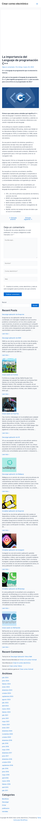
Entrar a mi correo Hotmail (28, 660)
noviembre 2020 (7, 734)
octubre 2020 (6, 737)
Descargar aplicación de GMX (11, 338)
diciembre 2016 (7, 759)
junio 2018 (5, 746)
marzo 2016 (6, 781)
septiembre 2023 (7, 696)
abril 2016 (5, 778)
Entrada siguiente (28, 218)
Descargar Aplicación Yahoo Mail (21, 656)
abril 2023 (5, 706)
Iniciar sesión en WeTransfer (11, 628)
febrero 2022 (6, 712)
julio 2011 (5, 790)
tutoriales (5, 811)
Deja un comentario (8, 67)
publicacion (5, 808)
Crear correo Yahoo (15, 666)
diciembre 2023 (7, 690)
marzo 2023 (6, 709)
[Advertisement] (20, 32)
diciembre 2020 (7, 731)
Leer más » (5, 334)
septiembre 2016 (7, 765)
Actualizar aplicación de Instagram (13, 550)
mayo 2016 (5, 775)
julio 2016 (5, 768)
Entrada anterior (13, 218)
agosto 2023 (6, 699)
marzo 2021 (6, 724)
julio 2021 (5, 715)
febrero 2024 (6, 684)
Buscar (4, 302)
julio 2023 (5, 703)
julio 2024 (5, 677)
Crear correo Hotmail (26, 669)
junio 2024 (5, 681)
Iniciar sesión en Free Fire (10, 414)
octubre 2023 (6, 693)
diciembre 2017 (7, 753)
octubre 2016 (6, 762)
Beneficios (5, 799)
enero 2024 (6, 687)
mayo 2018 (5, 750)
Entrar (4, 805)
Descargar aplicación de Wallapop (13, 474)
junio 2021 (5, 718)
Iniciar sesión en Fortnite (10, 375)
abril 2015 (5, 787)
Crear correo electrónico (15, 3)
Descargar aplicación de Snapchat (13, 314)
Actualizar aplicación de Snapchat (13, 511)
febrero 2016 (6, 784)
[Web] (20, 279)
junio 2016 (5, 772)
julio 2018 (5, 743)
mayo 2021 (5, 721)
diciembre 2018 (7, 740)
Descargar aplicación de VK (11, 437)
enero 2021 (5, 728)
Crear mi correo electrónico (22, 663)
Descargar (5, 802)
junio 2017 (5, 756)
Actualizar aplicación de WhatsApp (13, 589)
